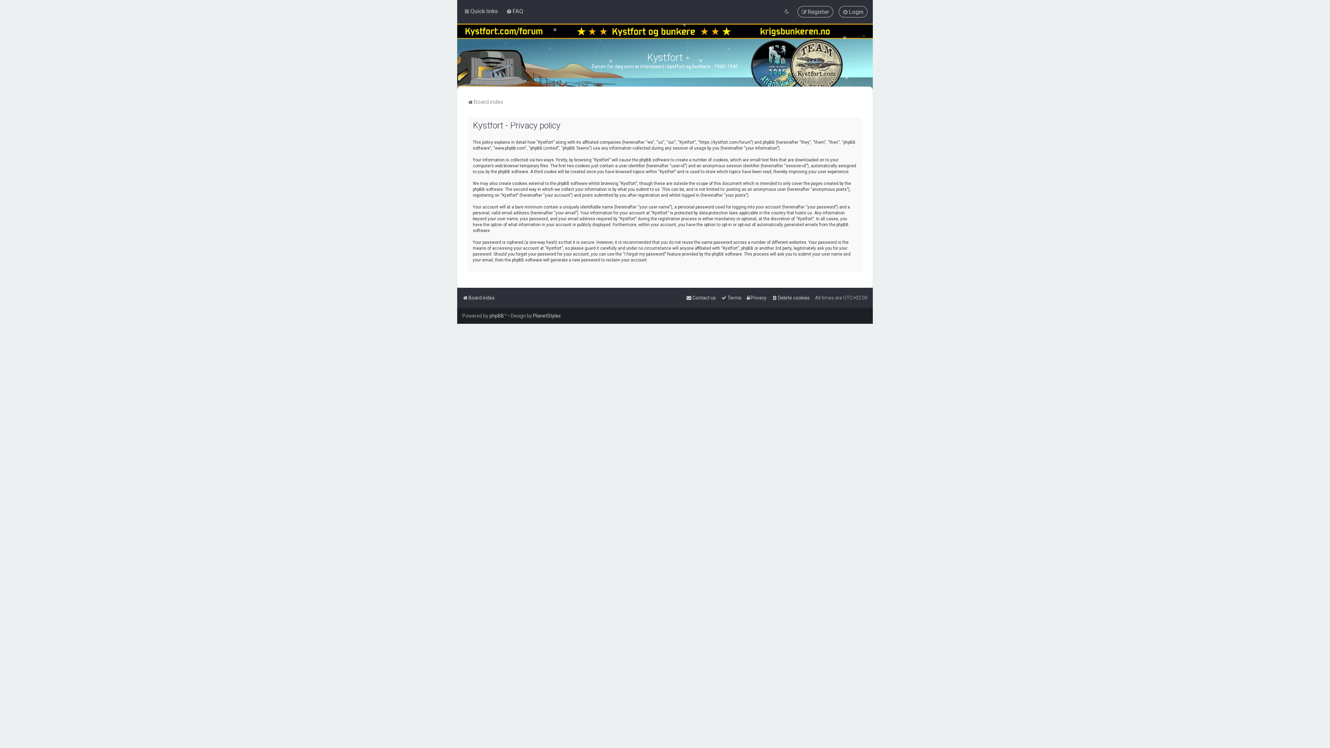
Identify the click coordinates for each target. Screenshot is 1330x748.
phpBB (496, 316)
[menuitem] (515, 11)
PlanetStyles (547, 316)
